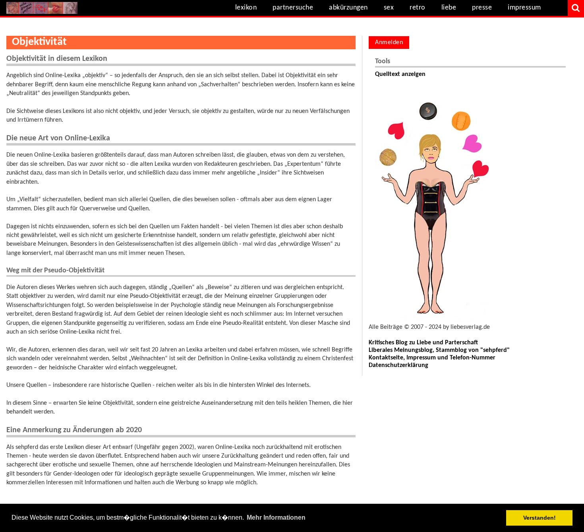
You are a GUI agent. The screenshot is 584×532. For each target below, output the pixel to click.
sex (389, 8)
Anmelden (389, 42)
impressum (524, 8)
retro (417, 8)
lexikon (246, 8)
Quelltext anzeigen (400, 74)
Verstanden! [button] (539, 518)
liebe (448, 8)
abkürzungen (348, 8)
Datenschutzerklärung (398, 365)
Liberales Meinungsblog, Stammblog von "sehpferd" (439, 350)
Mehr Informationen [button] (276, 517)
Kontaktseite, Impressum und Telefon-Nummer (432, 358)
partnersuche (293, 8)
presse (482, 8)
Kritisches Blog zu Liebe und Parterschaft (423, 343)
